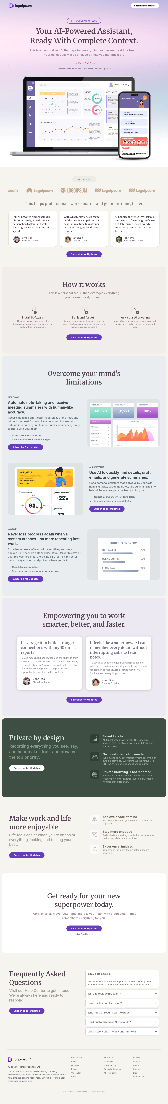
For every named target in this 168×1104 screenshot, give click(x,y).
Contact (136, 1065)
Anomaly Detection (112, 1069)
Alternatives (138, 1076)
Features (75, 1065)
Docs (73, 1076)
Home (74, 1062)
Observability (110, 1065)
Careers (136, 1069)
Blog (135, 1073)
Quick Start (76, 1073)
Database (108, 1062)
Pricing (74, 1069)
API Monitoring (110, 1073)
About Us (137, 1062)
